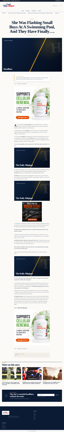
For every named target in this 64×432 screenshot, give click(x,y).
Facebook (19, 83)
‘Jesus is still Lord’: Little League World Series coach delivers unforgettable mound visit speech (11, 383)
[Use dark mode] (61, 0)
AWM (19, 307)
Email (21, 83)
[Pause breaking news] (61, 13)
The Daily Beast (24, 307)
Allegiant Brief (57, 0)
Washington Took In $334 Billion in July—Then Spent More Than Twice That (52, 383)
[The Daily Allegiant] (8, 5)
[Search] (61, 6)
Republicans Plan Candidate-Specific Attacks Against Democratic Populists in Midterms (31, 383)
